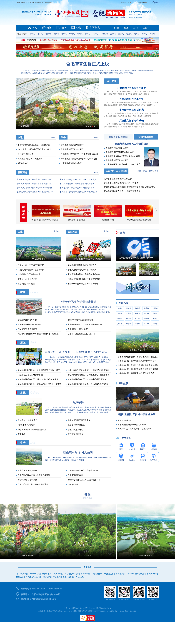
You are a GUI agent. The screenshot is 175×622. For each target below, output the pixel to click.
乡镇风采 (123, 302)
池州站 (137, 34)
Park (33, 342)
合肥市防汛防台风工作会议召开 (131, 143)
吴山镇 (146, 324)
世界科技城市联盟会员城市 (140, 12)
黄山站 (152, 34)
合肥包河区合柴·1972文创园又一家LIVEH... (137, 258)
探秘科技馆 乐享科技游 (27, 480)
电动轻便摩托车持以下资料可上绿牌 (83, 284)
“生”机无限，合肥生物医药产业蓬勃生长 (34, 149)
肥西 (139, 171)
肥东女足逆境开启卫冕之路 (79, 420)
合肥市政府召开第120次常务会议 (120, 152)
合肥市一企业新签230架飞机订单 (82, 334)
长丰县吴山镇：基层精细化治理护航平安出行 (137, 361)
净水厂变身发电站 (75, 430)
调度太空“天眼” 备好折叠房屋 (30, 159)
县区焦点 (94, 27)
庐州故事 (123, 383)
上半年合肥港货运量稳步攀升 (78, 301)
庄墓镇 (137, 324)
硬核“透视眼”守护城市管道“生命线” (137, 414)
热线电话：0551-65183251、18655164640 (41, 589)
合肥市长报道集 (145, 137)
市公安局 (57, 577)
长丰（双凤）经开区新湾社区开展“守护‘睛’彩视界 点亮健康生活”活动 (96, 370)
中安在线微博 (110, 600)
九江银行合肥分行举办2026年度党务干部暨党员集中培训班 (43, 334)
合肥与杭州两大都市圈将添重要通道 (33, 484)
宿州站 (56, 34)
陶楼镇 (137, 308)
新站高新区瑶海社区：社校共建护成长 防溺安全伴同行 (91, 379)
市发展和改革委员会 (136, 574)
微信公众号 (125, 2)
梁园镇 (155, 313)
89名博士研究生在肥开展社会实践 (32, 430)
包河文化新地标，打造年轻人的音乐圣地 (133, 274)
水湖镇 (119, 308)
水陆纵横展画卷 (38, 259)
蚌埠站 (64, 34)
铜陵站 (129, 34)
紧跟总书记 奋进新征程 (45, 220)
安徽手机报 (48, 2)
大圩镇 (155, 318)
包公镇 (146, 313)
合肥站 (32, 34)
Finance (35, 292)
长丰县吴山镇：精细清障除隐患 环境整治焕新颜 (138, 369)
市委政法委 (120, 574)
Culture (34, 392)
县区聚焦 (22, 172)
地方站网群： (23, 34)
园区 (126, 27)
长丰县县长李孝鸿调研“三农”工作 (118, 179)
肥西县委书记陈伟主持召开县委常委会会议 (122, 191)
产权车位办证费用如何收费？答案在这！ (85, 279)
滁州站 (87, 34)
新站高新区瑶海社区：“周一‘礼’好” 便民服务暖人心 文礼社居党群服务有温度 (50, 379)
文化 (135, 27)
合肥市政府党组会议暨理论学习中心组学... (123, 156)
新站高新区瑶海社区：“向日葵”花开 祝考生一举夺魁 (39, 384)
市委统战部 (109, 574)
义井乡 (119, 324)
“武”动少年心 (23, 163)
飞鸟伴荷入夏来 (145, 556)
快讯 (78, 27)
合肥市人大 (35, 574)
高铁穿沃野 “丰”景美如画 (29, 556)
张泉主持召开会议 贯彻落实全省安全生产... (124, 164)
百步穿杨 (22, 126)
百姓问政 (72, 231)
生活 (145, 27)
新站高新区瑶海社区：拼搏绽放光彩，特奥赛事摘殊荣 (90, 375)
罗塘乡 (155, 324)
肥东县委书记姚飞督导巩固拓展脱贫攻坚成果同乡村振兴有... (129, 187)
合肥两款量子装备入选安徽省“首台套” (83, 470)
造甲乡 (155, 308)
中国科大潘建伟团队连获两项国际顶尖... (34, 145)
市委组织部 (85, 574)
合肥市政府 (46, 574)
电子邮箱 (141, 2)
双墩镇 (128, 324)
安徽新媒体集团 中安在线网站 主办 (37, 12)
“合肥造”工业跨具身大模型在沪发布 (87, 556)
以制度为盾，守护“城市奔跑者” (31, 265)
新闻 (49, 27)
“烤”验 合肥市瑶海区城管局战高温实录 (155, 274)
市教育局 (47, 577)
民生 (20, 231)
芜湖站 (113, 34)
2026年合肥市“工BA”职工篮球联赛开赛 (84, 480)
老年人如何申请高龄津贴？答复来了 (88, 259)
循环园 (119, 318)
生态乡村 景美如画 (137, 350)
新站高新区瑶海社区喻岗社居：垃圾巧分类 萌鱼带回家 (91, 384)
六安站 (95, 34)
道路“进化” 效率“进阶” (27, 284)
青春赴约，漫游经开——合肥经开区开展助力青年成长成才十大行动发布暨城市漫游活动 (100, 352)
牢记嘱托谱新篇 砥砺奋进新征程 (108, 220)
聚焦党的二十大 (77, 220)
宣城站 (121, 34)
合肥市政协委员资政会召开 (72, 145)
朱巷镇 (146, 308)
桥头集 (137, 313)
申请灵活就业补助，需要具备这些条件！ (85, 274)
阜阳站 (72, 34)
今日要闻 (111, 81)
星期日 (49, 15)
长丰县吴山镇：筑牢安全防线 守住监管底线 (136, 373)
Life (32, 442)
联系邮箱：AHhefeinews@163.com (38, 599)
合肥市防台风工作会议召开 (72, 149)
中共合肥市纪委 (72, 574)
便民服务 (126, 438)
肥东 (151, 171)
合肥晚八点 (153, 600)
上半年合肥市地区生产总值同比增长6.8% (85, 325)
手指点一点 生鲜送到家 (131, 109)
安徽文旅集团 (68, 577)
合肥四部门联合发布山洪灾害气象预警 (34, 475)
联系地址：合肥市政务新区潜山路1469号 (40, 594)
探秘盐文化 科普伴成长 (131, 120)
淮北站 (40, 34)
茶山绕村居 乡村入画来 (78, 452)
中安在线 (80, 577)
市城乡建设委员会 (33, 577)
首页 (35, 27)
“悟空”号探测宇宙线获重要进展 (81, 320)
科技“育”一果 (73, 484)
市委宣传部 (97, 574)
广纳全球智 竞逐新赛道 (27, 329)
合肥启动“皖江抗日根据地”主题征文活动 (134, 429)
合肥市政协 (58, 574)
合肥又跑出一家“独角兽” (78, 329)
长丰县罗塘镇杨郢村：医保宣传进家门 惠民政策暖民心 (141, 357)
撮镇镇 (128, 318)
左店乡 (119, 313)
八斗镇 (137, 318)
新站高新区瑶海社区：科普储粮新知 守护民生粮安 (39, 370)
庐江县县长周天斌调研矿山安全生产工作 (121, 183)
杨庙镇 (128, 308)
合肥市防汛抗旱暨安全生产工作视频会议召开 (80, 154)
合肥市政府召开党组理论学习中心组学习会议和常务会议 (84, 159)
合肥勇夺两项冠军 (75, 475)
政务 (64, 27)
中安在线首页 (22, 2)
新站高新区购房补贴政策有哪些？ (82, 265)
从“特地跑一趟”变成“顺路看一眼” (31, 270)
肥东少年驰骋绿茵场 (76, 425)
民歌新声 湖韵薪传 (25, 154)
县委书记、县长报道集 (116, 171)
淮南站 (80, 34)
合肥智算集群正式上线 (87, 64)
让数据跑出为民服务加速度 (131, 88)
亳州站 (48, 34)
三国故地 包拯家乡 (135, 15)
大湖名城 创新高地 (135, 17)
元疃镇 (146, 318)
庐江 (156, 171)
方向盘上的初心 (124, 421)
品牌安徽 (139, 220)
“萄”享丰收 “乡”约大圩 (27, 425)
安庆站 (144, 34)
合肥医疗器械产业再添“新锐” (30, 325)
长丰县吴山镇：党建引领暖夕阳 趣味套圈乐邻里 (138, 365)
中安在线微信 (124, 600)
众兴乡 (128, 313)
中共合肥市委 (22, 574)
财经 (116, 27)
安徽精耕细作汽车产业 (131, 99)
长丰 (145, 171)
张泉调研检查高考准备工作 (72, 163)
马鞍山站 (104, 34)
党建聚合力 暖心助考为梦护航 (30, 375)
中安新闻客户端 (35, 2)
